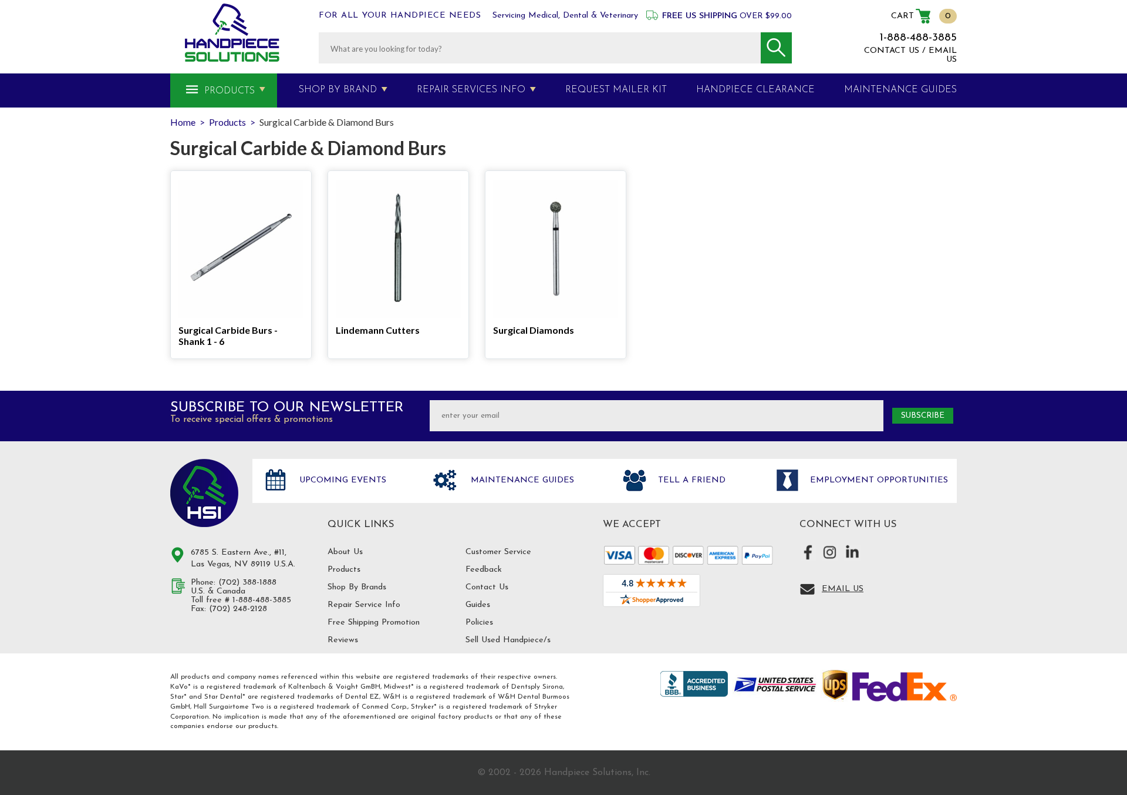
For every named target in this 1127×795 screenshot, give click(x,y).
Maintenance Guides (521, 480)
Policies (479, 622)
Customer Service (498, 552)
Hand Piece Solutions (204, 493)
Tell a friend (690, 480)
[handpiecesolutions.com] (232, 33)
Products (229, 91)
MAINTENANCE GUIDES (900, 90)
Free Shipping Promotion (374, 622)
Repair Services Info (471, 90)
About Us (345, 552)
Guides (477, 605)
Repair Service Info (364, 605)
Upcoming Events (341, 480)
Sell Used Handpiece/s (508, 640)
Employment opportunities (877, 480)
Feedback (483, 569)
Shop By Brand (338, 90)
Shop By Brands (357, 587)
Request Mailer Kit (616, 90)
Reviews (343, 640)
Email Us (842, 589)
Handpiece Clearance (755, 90)
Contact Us (486, 587)
